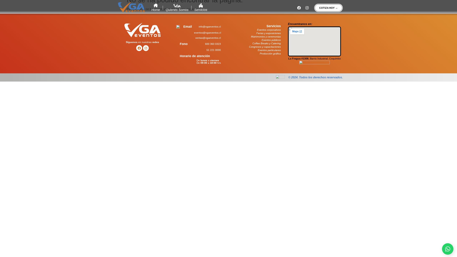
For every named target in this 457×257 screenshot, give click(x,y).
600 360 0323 (213, 43)
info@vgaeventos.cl (210, 26)
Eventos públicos (271, 40)
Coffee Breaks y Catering (266, 43)
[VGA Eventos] (131, 7)
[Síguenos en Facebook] (299, 7)
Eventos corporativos (269, 29)
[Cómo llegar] (314, 64)
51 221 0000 (214, 50)
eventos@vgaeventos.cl (207, 32)
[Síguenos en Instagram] (307, 7)
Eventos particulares (269, 50)
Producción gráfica (270, 53)
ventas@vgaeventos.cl (208, 37)
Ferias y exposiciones (268, 33)
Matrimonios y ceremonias (266, 36)
